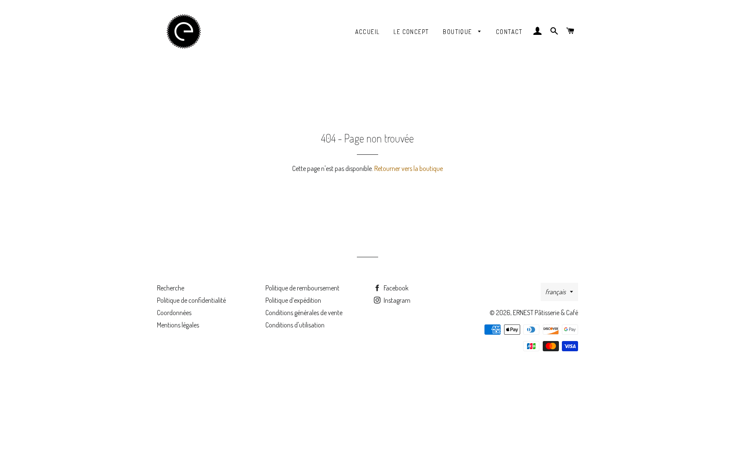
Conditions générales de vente (303, 312)
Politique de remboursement (302, 288)
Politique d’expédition (293, 300)
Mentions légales (178, 325)
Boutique (458, 31)
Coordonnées (174, 312)
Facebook (395, 288)
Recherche (170, 288)
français (555, 291)
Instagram (396, 300)
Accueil (367, 31)
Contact (509, 31)
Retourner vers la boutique (408, 168)
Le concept (411, 31)
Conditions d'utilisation (295, 325)
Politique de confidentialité (191, 300)
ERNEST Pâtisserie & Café (545, 312)
